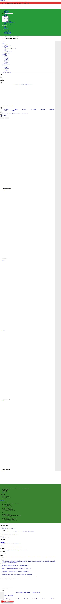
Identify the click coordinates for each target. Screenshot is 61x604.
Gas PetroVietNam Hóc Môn (5, 574)
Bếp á (5, 47)
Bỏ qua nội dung (2, 0)
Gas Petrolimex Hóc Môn (4, 571)
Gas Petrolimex (6, 12)
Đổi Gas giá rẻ (6, 56)
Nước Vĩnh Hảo (6, 68)
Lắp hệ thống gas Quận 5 (32, 560)
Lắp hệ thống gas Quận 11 (13, 561)
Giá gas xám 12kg (6, 30)
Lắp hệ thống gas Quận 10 (7, 561)
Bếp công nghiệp (15, 113)
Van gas (5, 27)
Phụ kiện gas (3, 25)
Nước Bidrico (6, 65)
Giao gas (3, 9)
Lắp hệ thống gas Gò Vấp (37, 561)
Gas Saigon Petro (52, 109)
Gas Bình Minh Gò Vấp (7, 31)
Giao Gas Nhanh (4, 55)
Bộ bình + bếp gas (21, 113)
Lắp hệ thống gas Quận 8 (49, 560)
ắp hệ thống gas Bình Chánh (8, 562)
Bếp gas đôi (6, 534)
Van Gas (5, 115)
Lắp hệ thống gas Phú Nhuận (43, 561)
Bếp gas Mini (16, 534)
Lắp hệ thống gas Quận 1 (10, 560)
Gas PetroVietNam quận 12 (11, 574)
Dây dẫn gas (5, 26)
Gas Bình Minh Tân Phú (26, 565)
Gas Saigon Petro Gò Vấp (16, 568)
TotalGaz (5, 110)
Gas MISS (24, 531)
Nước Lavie (5, 67)
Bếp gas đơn (6, 44)
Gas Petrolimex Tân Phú (26, 571)
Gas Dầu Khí (5, 15)
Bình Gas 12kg (2, 113)
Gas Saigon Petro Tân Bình (22, 568)
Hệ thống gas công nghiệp (5, 64)
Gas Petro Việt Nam (6, 11)
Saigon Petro (3, 531)
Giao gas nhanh (20, 592)
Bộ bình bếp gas (4, 52)
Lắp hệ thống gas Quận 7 (43, 560)
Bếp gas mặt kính (9, 534)
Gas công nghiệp (4, 17)
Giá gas (3, 29)
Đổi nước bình (38, 592)
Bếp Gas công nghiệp (7, 18)
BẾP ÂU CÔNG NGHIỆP (7, 21)
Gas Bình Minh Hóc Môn (7, 34)
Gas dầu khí (24, 109)
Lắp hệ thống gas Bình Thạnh (31, 561)
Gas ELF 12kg (32, 531)
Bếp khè (5, 24)
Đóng (1, 82)
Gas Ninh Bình (4, 54)
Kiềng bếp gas (6, 28)
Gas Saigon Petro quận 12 (10, 568)
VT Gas (27, 531)
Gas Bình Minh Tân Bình (7, 32)
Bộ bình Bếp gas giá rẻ (7, 45)
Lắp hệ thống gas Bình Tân (25, 561)
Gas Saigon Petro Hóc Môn (5, 568)
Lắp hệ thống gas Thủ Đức (5, 560)
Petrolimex (6, 531)
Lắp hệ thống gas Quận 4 (27, 560)
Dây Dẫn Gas (2, 115)
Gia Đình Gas (6, 14)
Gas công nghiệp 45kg (7, 113)
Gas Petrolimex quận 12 (10, 571)
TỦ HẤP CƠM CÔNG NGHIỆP (7, 72)
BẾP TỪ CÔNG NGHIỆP (8, 51)
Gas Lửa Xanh (2, 36)
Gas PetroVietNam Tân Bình (23, 574)
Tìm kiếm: (3, 13)
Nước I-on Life (6, 66)
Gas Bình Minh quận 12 (10, 565)
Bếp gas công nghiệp (8, 36)
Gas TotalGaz (6, 61)
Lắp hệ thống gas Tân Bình (49, 561)
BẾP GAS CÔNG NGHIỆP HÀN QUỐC (10, 22)
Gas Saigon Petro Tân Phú (28, 568)
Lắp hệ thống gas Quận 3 (21, 560)
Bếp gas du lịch (13, 534)
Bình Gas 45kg (13, 528)
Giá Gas (16, 592)
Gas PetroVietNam (33, 109)
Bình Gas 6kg (3, 528)
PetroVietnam (9, 531)
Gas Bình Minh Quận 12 (7, 33)
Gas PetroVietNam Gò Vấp (17, 574)
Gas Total (22, 531)
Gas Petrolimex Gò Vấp (15, 571)
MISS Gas (5, 16)
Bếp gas (3, 43)
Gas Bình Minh (6, 10)
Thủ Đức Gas (29, 531)
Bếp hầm (5, 23)
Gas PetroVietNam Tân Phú (30, 574)
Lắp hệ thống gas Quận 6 (38, 560)
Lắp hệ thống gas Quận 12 (19, 561)
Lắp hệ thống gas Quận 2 (16, 560)
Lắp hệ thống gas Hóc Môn (14, 562)
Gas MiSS (13, 110)
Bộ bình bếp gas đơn (7, 53)
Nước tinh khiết (26, 113)
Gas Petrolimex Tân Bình (21, 571)
